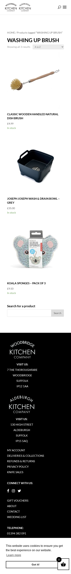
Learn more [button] (13, 555)
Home (11, 32)
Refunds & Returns (21, 461)
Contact (13, 511)
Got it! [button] (36, 564)
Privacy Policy (18, 466)
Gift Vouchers (17, 500)
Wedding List (16, 517)
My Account (16, 450)
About (12, 506)
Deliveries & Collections (25, 455)
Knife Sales (15, 472)
